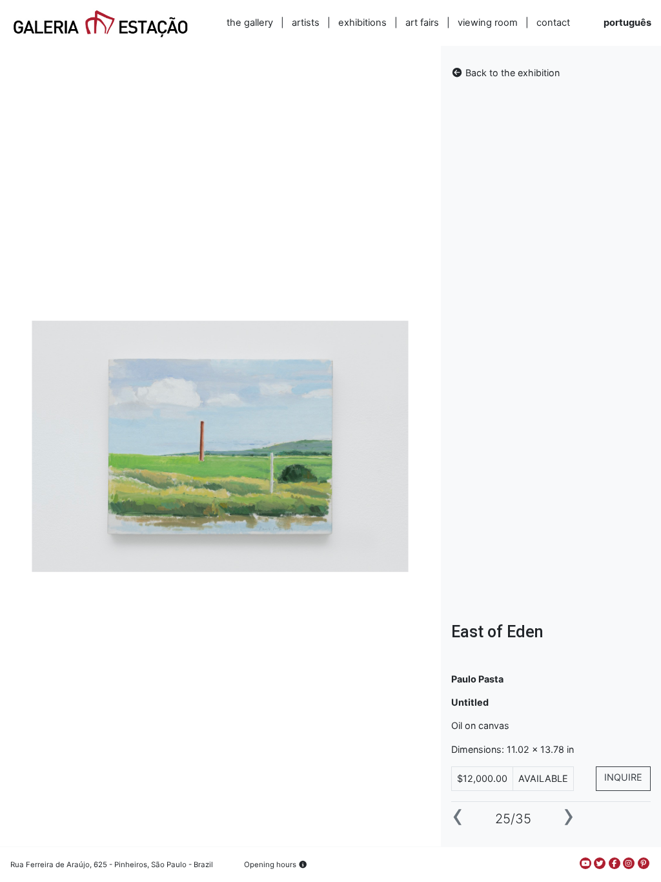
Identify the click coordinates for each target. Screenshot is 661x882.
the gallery (250, 22)
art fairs (422, 22)
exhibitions (362, 22)
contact (553, 22)
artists (306, 22)
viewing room (488, 22)
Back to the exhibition (511, 72)
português (627, 22)
